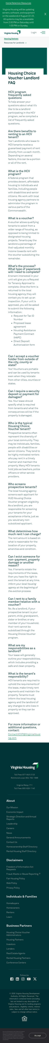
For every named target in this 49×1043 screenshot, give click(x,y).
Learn (9, 917)
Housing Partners (11, 39)
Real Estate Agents (15, 953)
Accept (37, 1035)
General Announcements (18, 838)
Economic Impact (14, 812)
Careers (10, 828)
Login (33, 32)
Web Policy (11, 883)
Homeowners (12, 908)
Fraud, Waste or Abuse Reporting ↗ (23, 874)
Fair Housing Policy (15, 879)
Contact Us (11, 842)
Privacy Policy (13, 888)
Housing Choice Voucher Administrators (18, 933)
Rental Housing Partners (18, 958)
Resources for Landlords (14, 43)
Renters (10, 912)
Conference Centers (16, 963)
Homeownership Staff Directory (21, 847)
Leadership (11, 824)
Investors (10, 944)
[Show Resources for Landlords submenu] (26, 43)
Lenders (10, 949)
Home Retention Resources (18, 3)
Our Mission (12, 807)
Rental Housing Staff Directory (21, 851)
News (9, 833)
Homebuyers (12, 903)
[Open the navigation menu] (43, 32)
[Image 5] (24, 61)
